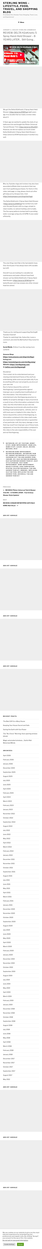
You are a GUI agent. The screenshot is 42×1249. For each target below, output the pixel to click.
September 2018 (9, 1021)
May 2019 (6, 988)
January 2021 (7, 905)
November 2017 (9, 1063)
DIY (16, 443)
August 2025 (8, 776)
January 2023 (8, 809)
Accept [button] (20, 1244)
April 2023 (7, 797)
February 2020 (8, 951)
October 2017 (8, 1067)
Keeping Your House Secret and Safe (16, 725)
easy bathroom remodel (27, 459)
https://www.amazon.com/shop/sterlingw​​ (18, 196)
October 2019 (8, 967)
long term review (26, 466)
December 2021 (9, 859)
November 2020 (9, 913)
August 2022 (7, 826)
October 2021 (8, 868)
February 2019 (8, 1000)
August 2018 (7, 1025)
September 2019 (9, 971)
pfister (9, 468)
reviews (9, 448)
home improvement (20, 445)
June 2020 (7, 934)
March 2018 (7, 1046)
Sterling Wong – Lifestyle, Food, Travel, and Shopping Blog (20, 8)
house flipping (12, 466)
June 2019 (6, 984)
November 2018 (9, 1013)
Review (32, 447)
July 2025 (6, 780)
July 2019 (6, 980)
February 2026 (8, 760)
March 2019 (7, 996)
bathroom (10, 443)
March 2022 (7, 847)
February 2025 (8, 793)
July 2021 (6, 880)
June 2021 (6, 884)
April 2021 (6, 892)
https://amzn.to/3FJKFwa (18, 112)
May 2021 (6, 888)
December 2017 (9, 1059)
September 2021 (9, 872)
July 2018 (6, 1029)
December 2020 (9, 909)
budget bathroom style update (22, 455)
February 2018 (8, 1050)
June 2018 (6, 1034)
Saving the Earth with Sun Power (14, 729)
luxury (19, 447)
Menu (22, 22)
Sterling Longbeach (27, 30)
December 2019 (9, 959)
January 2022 (8, 855)
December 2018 (9, 1009)
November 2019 (9, 963)
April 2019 (6, 992)
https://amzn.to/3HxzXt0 (28, 127)
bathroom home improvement (18, 451)
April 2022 (7, 843)
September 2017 (9, 1071)
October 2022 (8, 818)
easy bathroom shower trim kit (19, 461)
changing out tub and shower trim (21, 457)
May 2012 (6, 1079)
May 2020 (6, 938)
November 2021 (9, 863)
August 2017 (7, 1075)
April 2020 (7, 942)
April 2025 (7, 789)
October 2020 (8, 917)
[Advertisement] (21, 87)
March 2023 (7, 801)
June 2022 (6, 834)
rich (15, 448)
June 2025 (7, 785)
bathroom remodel (14, 453)
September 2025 (9, 772)
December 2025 (9, 768)
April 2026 (7, 755)
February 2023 (8, 805)
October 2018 (8, 1017)
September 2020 (9, 922)
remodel (24, 470)
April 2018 (6, 1042)
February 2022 (8, 851)
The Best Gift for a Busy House (14, 721)
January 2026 (8, 764)
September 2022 (9, 822)
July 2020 (6, 930)
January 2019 (8, 1005)
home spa (32, 445)
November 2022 (9, 814)
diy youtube (24, 443)
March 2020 (7, 946)
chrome (9, 459)
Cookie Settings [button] (9, 1244)
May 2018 (6, 1038)
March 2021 (7, 897)
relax (25, 447)
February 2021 (8, 901)
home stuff (10, 447)
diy (14, 459)
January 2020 (8, 955)
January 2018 (8, 1054)
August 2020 (8, 926)
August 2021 (7, 876)
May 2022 (6, 838)
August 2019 (7, 976)
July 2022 (6, 830)
